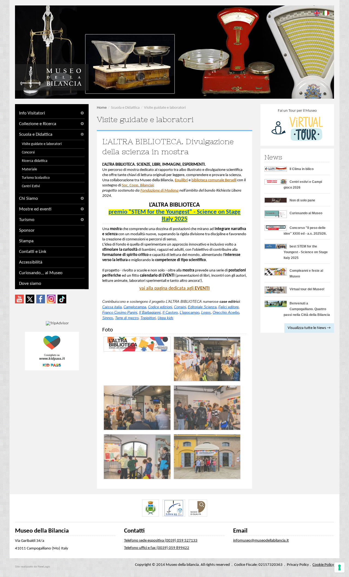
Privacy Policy (298, 565)
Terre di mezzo (127, 318)
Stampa (26, 241)
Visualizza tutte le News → (309, 328)
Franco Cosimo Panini (119, 312)
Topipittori (148, 318)
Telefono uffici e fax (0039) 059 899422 (156, 548)
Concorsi (28, 152)
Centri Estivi (31, 186)
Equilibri (181, 180)
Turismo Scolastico (36, 178)
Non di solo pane (302, 200)
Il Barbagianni (150, 312)
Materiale (29, 169)
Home (102, 108)
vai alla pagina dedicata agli (174, 288)
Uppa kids (165, 318)
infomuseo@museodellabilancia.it (261, 541)
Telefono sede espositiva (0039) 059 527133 (160, 541)
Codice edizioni (160, 307)
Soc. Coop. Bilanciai (137, 185)
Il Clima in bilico (302, 169)
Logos (206, 312)
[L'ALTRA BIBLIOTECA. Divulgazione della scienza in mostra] (137, 344)
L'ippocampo (189, 312)
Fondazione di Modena (159, 191)
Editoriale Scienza (202, 307)
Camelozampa (135, 307)
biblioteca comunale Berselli (213, 180)
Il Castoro (170, 312)
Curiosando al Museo (306, 213)
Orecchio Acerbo (226, 312)
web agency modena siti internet (32, 566)
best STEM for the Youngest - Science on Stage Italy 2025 (306, 252)
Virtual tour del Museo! (307, 289)
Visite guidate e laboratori (42, 144)
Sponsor (27, 230)
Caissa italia (112, 307)
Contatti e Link (32, 251)
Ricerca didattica (34, 161)
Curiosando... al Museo (40, 273)
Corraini (180, 307)
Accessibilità (30, 262)
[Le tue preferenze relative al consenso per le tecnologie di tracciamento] (339, 567)
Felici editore (228, 307)
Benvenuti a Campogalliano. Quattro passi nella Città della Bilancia (307, 309)
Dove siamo (30, 283)
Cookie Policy (323, 565)
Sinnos (107, 318)
